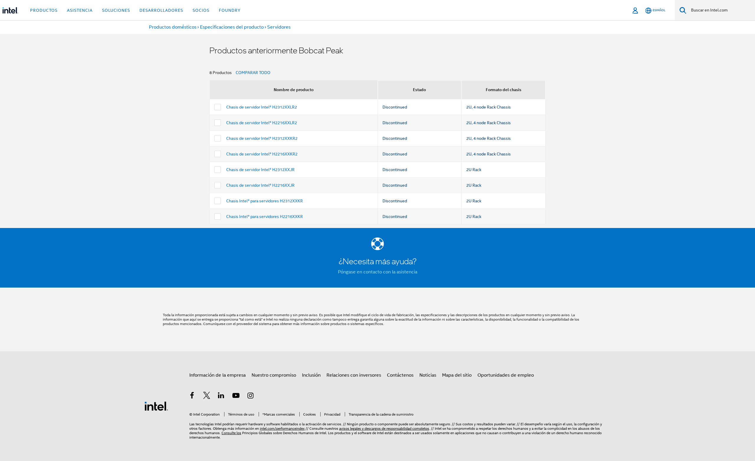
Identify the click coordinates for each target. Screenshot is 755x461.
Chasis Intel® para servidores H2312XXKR (264, 201)
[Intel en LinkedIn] (221, 396)
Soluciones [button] (116, 10)
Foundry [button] (230, 10)
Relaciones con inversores (353, 375)
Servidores (278, 27)
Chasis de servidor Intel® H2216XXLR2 (261, 122)
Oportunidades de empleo (505, 375)
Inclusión (311, 375)
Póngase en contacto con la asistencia (377, 272)
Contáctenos (400, 375)
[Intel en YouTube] (236, 396)
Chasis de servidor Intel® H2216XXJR (260, 185)
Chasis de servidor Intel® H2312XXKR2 (262, 138)
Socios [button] (201, 10)
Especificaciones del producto (232, 27)
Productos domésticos (172, 27)
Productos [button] (44, 10)
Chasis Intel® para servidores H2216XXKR (264, 216)
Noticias (427, 375)
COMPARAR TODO (253, 72)
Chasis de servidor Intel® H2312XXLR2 (261, 107)
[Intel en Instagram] (250, 396)
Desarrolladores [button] (161, 10)
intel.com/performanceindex (282, 428)
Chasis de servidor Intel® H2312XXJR (260, 169)
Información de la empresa (217, 375)
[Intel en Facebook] (192, 396)
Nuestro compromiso (274, 375)
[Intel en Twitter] (207, 396)
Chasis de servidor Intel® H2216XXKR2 (262, 154)
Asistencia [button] (80, 10)
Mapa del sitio (457, 375)
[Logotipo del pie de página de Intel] (156, 406)
